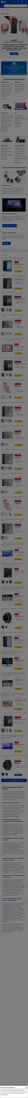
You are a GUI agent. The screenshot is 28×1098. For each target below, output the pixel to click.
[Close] (26, 1087)
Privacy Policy (4, 1094)
